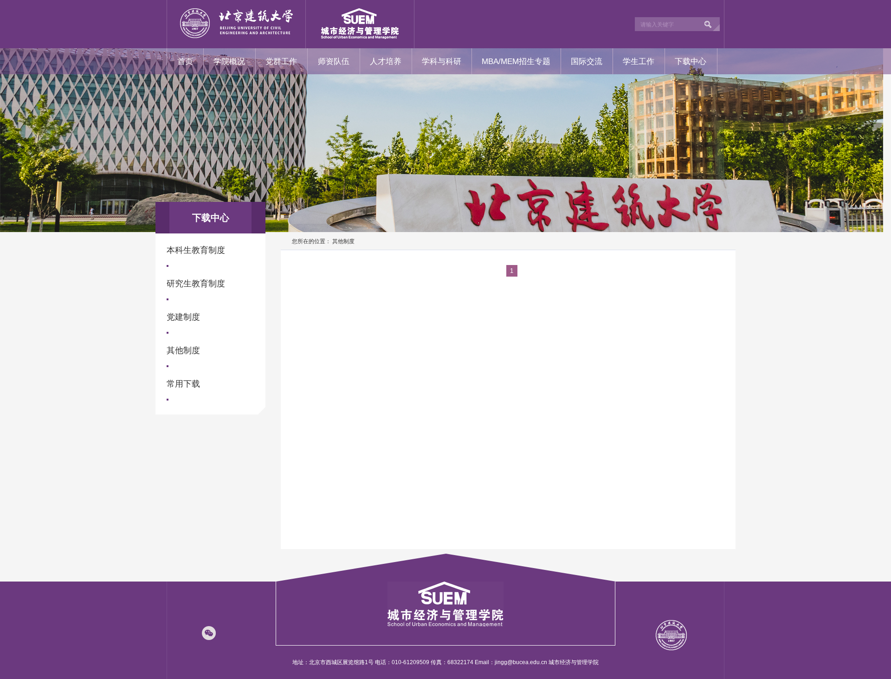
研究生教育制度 (196, 283)
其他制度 (183, 350)
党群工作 (281, 61)
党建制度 (183, 317)
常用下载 (183, 383)
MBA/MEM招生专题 (516, 61)
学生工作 (638, 61)
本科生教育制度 (196, 250)
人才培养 (385, 61)
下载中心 (690, 61)
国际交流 (586, 61)
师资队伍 (333, 61)
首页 (185, 61)
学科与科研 (441, 61)
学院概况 (229, 61)
